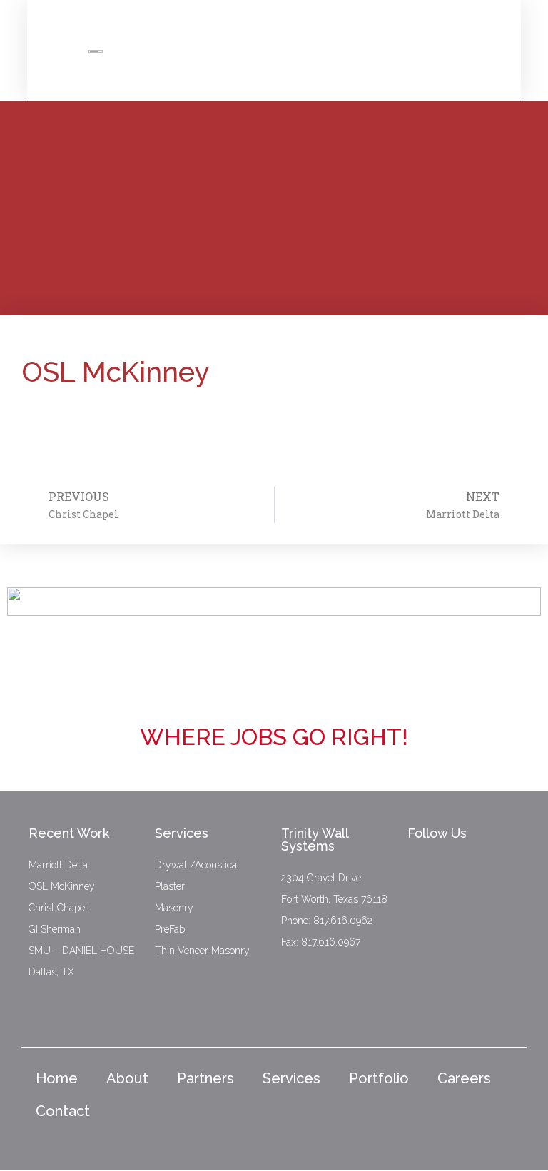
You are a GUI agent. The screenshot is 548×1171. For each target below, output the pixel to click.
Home (57, 1078)
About (127, 1078)
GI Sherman (55, 929)
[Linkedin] (483, 877)
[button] (481, 42)
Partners (205, 1078)
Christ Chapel (58, 907)
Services (291, 1078)
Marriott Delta (58, 865)
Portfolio (379, 1078)
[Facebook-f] (430, 877)
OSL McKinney (62, 886)
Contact (63, 1111)
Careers (464, 1078)
